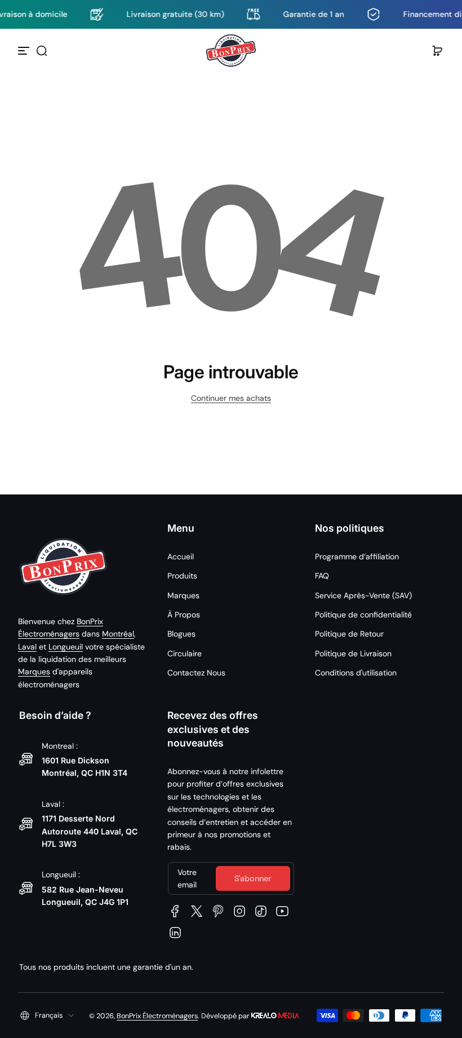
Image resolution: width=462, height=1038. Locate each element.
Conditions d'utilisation (356, 673)
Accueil (180, 556)
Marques (34, 671)
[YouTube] (282, 911)
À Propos (183, 614)
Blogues (181, 634)
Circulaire (184, 653)
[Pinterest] (218, 911)
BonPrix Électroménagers (157, 1016)
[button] (42, 51)
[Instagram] (239, 911)
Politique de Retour (349, 634)
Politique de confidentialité (363, 614)
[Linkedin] (175, 932)
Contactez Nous (196, 673)
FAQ (322, 576)
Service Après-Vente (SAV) (363, 595)
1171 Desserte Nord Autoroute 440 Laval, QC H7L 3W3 (89, 831)
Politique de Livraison (353, 653)
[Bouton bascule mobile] (25, 51)
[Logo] (231, 50)
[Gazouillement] (196, 911)
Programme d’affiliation (357, 556)
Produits (182, 576)
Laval (27, 647)
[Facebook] (175, 911)
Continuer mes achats (231, 398)
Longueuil (65, 647)
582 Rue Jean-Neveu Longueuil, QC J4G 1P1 (85, 896)
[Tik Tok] (261, 911)
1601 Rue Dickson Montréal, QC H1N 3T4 (84, 767)
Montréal (118, 634)
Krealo (275, 1014)
